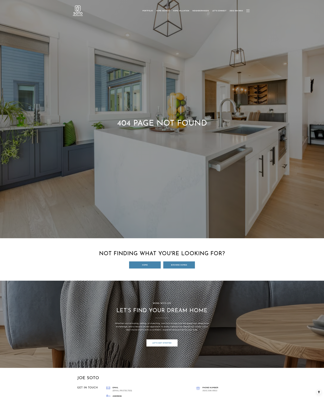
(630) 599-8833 (209, 390)
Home (145, 265)
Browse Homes (179, 265)
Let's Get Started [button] (162, 343)
